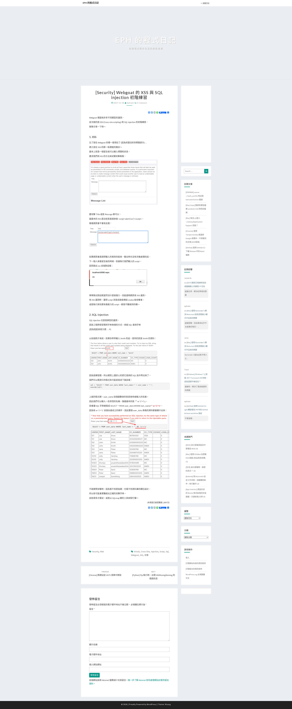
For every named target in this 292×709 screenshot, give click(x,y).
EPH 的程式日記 (91, 2)
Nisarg (168, 704)
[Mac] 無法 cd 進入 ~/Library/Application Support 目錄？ (194, 222)
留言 (92, 609)
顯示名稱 (93, 644)
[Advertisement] (108, 527)
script (162, 551)
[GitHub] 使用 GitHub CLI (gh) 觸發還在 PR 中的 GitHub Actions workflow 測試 (196, 409)
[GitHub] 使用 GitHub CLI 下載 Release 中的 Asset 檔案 (195, 251)
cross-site (145, 551)
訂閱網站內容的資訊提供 (196, 563)
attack (137, 551)
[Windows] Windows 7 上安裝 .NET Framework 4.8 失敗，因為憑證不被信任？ (196, 378)
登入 (187, 558)
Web (102, 551)
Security (95, 551)
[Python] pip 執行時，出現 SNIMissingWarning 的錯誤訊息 (153, 575)
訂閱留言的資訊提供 (194, 569)
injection (154, 551)
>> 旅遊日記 (205, 3)
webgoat (135, 555)
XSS (141, 555)
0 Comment (142, 103)
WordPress (151, 704)
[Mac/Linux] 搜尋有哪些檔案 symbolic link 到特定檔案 (196, 209)
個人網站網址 (95, 664)
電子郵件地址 (95, 654)
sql (167, 551)
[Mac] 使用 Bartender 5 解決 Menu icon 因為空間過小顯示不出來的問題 (195, 314)
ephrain (130, 103)
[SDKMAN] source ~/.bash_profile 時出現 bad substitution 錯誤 (194, 196)
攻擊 (146, 555)
